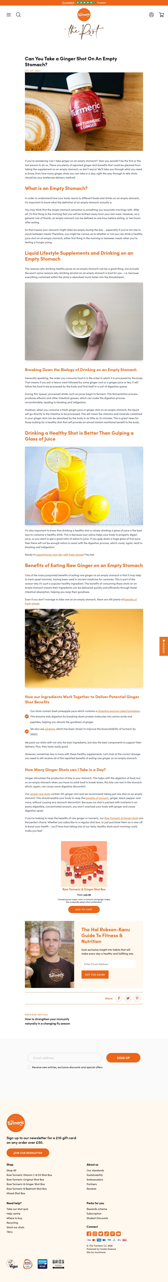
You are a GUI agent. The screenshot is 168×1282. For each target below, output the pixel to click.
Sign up (123, 1057)
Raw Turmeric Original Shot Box (25, 1179)
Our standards (95, 1170)
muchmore (100, 1252)
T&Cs (10, 1231)
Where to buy (14, 1218)
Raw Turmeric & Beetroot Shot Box (27, 1188)
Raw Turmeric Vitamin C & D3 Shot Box (29, 1175)
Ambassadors (95, 1179)
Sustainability (95, 1175)
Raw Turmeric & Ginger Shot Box (26, 1184)
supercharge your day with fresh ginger (59, 554)
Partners (92, 1184)
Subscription (94, 1213)
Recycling (12, 1222)
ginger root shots (40, 794)
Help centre (13, 1213)
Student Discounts (97, 1218)
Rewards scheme (97, 1209)
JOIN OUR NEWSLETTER (28, 1153)
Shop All (11, 1170)
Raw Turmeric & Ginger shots (121, 818)
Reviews (91, 1188)
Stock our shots (15, 1227)
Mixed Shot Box (16, 1193)
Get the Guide (95, 974)
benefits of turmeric (97, 798)
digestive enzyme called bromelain (119, 711)
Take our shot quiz (17, 1209)
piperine (50, 728)
